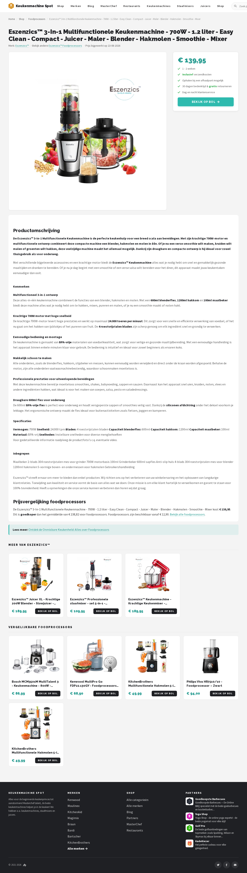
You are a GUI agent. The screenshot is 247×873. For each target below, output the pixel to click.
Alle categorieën (137, 800)
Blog (91, 6)
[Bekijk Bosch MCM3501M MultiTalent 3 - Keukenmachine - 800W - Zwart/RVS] (36, 656)
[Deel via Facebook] (226, 864)
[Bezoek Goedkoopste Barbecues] (189, 801)
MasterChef (109, 6)
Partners (132, 818)
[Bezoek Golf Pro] (189, 828)
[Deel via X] (218, 864)
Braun (71, 824)
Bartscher (74, 836)
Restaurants (131, 6)
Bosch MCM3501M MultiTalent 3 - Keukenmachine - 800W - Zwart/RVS (35, 685)
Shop (60, 6)
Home (11, 19)
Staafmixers (185, 6)
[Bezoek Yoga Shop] (189, 816)
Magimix (73, 818)
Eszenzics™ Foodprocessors (65, 45)
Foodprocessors (36, 19)
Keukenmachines (158, 6)
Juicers (205, 6)
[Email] (235, 864)
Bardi (71, 830)
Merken (76, 6)
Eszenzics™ (22, 45)
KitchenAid (75, 812)
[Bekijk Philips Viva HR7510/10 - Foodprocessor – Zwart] (211, 656)
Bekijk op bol (204, 101)
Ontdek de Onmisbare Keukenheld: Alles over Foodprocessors (69, 529)
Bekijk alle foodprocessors (187, 514)
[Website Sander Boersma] (24, 864)
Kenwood (74, 800)
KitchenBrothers (79, 842)
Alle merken (135, 806)
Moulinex (74, 806)
